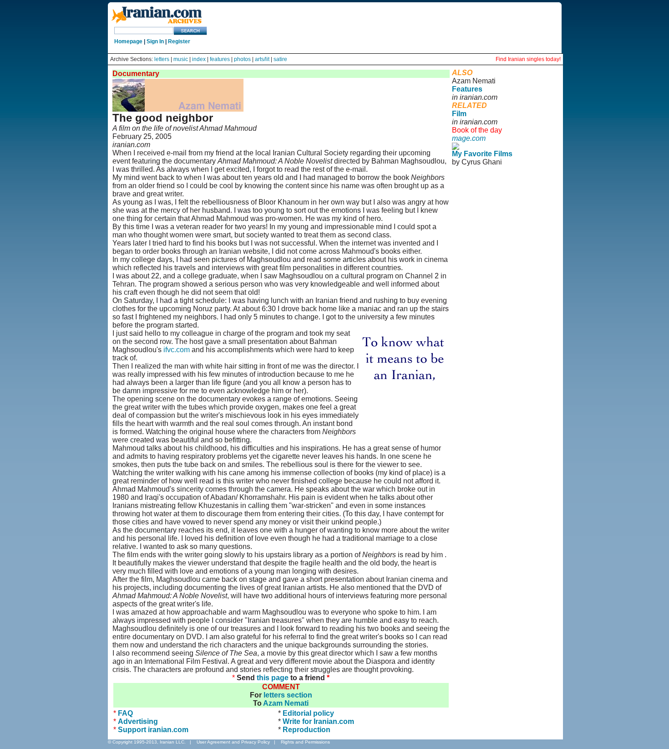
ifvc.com (176, 350)
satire (280, 59)
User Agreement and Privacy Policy (233, 741)
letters (161, 59)
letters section (288, 695)
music (180, 59)
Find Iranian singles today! (528, 59)
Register (179, 41)
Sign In (155, 41)
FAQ (125, 713)
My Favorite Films (482, 154)
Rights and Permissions (305, 741)
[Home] (156, 23)
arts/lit (262, 59)
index (199, 59)
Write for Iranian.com (318, 721)
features (220, 59)
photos (242, 59)
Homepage (128, 41)
